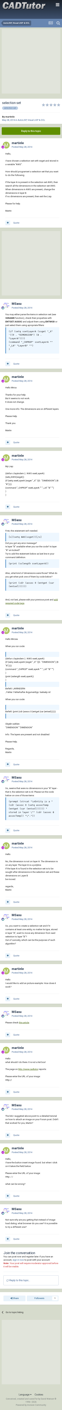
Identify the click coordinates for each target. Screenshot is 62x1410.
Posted (22, 147)
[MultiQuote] (7, 222)
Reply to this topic (31, 131)
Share (15, 1298)
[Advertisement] (31, 61)
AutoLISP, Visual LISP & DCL (31, 120)
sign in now (18, 1260)
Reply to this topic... (19, 1280)
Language (24, 1394)
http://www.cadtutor (28, 1069)
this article (24, 1022)
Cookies (39, 1394)
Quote (16, 222)
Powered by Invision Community (31, 1405)
